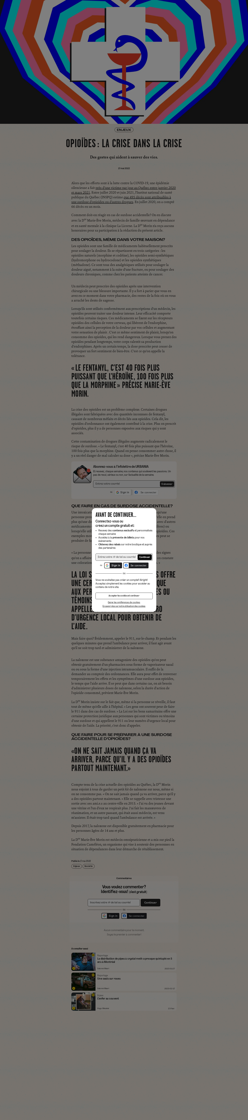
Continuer (144, 557)
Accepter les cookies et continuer (124, 596)
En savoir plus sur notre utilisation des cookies (124, 606)
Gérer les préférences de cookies (124, 602)
